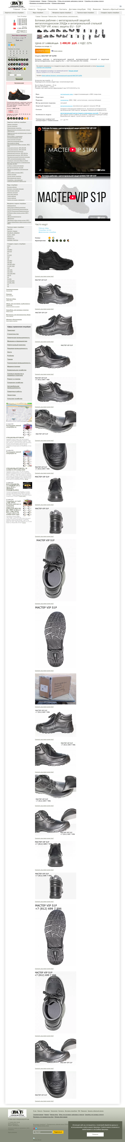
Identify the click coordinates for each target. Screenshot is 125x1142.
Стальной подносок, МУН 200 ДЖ (16, 148)
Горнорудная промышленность (19, 363)
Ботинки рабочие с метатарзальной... (68, 16)
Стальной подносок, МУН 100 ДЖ (16, 149)
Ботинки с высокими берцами (15, 189)
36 (13, 51)
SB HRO (9, 262)
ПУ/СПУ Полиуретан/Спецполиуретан (17, 209)
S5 (8, 286)
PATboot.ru (10, 236)
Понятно (95, 1134)
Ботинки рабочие (12, 187)
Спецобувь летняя (45, 230)
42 (13, 53)
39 (23, 51)
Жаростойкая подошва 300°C (15, 172)
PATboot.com (10, 238)
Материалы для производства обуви (18, 314)
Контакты (61, 1111)
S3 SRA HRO (10, 281)
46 (26, 53)
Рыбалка (10, 355)
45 (23, 53)
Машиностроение (13, 366)
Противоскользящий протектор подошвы (18, 157)
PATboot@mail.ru (22, 30)
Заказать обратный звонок (95, 1111)
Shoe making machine (11, 321)
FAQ (79, 1111)
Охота (9, 352)
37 (17, 51)
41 (10, 53)
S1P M (9, 275)
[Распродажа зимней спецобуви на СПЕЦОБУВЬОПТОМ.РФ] (27, 429)
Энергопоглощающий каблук (15, 141)
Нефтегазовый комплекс (16, 345)
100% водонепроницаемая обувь (16, 159)
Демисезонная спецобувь (14, 128)
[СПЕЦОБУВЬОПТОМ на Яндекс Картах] (34, 1128)
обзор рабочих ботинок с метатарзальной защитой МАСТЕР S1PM (62, 75)
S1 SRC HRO (11, 266)
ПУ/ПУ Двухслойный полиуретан (16, 207)
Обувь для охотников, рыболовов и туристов (71, 1114)
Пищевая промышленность (17, 348)
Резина (9, 215)
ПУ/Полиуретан (11, 205)
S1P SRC (9, 270)
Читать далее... (22, 496)
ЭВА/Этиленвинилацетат (14, 216)
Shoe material (9, 316)
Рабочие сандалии (12, 192)
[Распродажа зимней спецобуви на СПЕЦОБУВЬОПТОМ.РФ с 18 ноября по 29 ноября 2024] (27, 458)
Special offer (9, 290)
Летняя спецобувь (12, 126)
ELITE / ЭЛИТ (11, 234)
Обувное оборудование (14, 319)
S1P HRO (10, 271)
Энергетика (11, 395)
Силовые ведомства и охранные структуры (15, 374)
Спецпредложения (12, 289)
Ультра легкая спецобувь (14, 176)
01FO (8, 246)
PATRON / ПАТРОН (12, 240)
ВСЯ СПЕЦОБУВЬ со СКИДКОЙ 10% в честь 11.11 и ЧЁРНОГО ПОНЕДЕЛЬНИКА (13, 487)
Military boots (9, 311)
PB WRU (9, 249)
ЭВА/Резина (10, 218)
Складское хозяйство (15, 382)
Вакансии (84, 1111)
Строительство (13, 334)
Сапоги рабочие (11, 198)
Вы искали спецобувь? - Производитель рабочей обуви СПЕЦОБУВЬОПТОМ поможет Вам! (58, 1124)
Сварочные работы (14, 391)
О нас (35, 1111)
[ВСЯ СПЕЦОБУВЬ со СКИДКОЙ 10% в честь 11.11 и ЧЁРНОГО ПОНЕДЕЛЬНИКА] (27, 485)
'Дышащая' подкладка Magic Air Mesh (17, 160)
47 (10, 55)
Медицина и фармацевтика (17, 341)
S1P (8, 268)
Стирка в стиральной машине (15, 165)
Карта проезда (12, 1132)
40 (26, 51)
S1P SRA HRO (11, 273)
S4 (8, 284)
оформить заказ (42, 51)
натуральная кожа (66, 94)
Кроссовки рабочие (12, 194)
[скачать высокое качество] (44, 276)
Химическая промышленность (18, 337)
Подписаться (58, 1132)
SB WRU (9, 260)
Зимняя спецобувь (12, 124)
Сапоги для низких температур (15, 200)
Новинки (9, 294)
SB (8, 259)
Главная (38, 16)
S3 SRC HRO (11, 282)
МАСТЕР (9, 229)
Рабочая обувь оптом (43, 1125)
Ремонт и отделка (13, 379)
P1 (8, 253)
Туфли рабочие (11, 196)
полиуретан (64, 100)
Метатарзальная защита (14, 178)
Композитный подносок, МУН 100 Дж (17, 155)
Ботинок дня (19, 83)
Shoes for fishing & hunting (13, 306)
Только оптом (73, 71)
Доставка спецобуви (71, 1111)
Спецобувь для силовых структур (17, 310)
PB (8, 248)
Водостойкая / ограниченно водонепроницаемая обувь (14, 137)
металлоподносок (66, 106)
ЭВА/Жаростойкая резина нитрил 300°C (18, 220)
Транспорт (11, 330)
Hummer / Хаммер (12, 231)
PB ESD (9, 251)
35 (10, 51)
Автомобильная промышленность (14, 387)
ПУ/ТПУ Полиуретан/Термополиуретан (18, 211)
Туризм (10, 359)
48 (13, 55)
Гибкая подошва (11, 174)
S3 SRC (9, 279)
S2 (8, 277)
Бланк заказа (57, 51)
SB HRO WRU (11, 264)
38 (20, 51)
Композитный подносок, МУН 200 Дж (17, 153)
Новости (39, 1111)
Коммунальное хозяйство (16, 370)
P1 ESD (9, 255)
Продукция (44, 16)
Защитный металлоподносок (15, 151)
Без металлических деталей (15, 167)
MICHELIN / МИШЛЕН (13, 233)
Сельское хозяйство (14, 398)
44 (20, 53)
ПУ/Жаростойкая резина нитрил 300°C (17, 213)
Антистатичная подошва (14, 139)
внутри (7, 447)
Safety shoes (9, 300)
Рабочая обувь (11, 299)
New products (9, 295)
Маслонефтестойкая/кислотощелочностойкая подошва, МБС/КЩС (18, 145)
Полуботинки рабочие (13, 190)
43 (17, 53)
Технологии (54, 1111)
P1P (8, 257)
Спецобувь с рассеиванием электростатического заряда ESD (16, 180)
